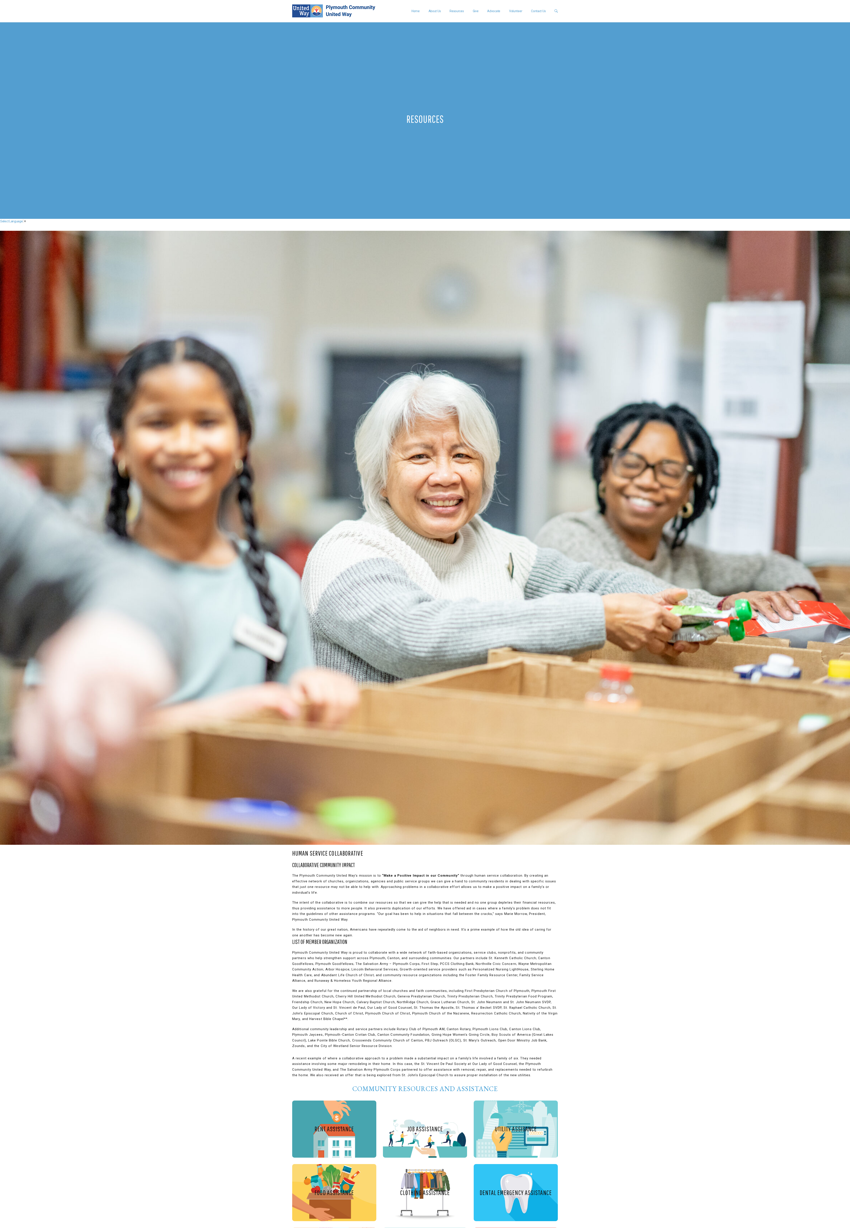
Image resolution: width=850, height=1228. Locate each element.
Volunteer (515, 11)
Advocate (493, 11)
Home (415, 11)
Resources (457, 11)
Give (476, 11)
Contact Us (538, 11)
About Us (435, 11)
